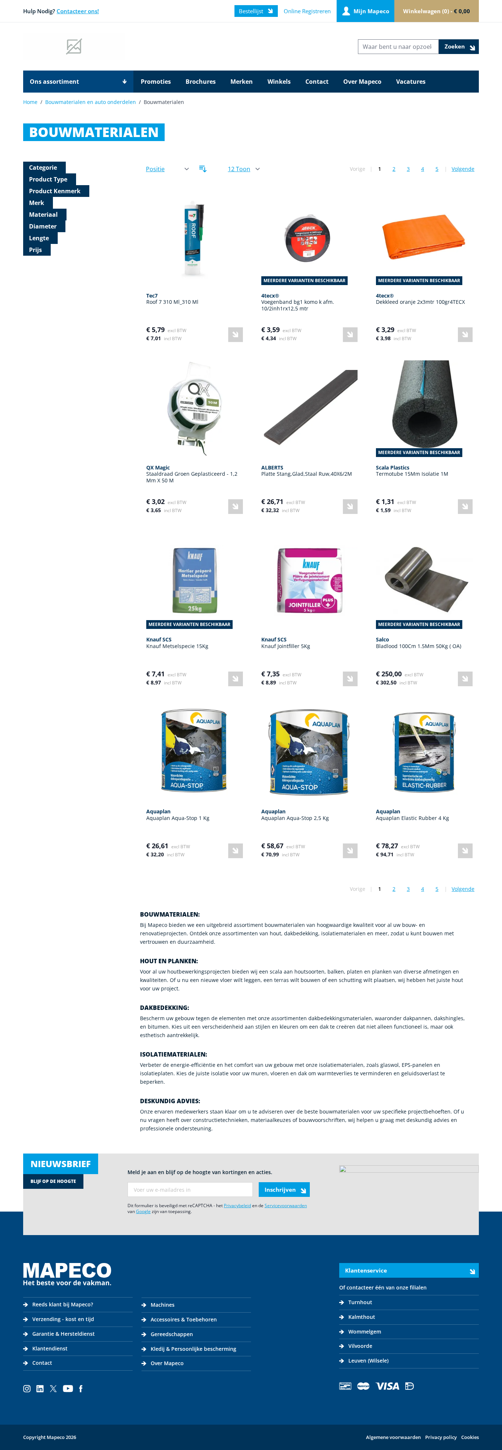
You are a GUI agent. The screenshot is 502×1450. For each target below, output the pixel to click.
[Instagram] (27, 1388)
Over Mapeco (362, 82)
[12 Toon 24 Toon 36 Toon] (243, 169)
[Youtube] (68, 1388)
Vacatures (411, 82)
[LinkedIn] (40, 1388)
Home (30, 101)
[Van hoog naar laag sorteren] (202, 169)
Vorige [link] (357, 168)
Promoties (156, 82)
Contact (317, 82)
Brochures (201, 82)
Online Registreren (307, 11)
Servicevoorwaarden (286, 1205)
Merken (241, 82)
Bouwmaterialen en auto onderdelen (90, 101)
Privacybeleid (237, 1205)
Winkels (279, 82)
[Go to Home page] (74, 46)
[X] (53, 1388)
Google (143, 1211)
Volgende (463, 168)
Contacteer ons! (78, 11)
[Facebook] (81, 1388)
